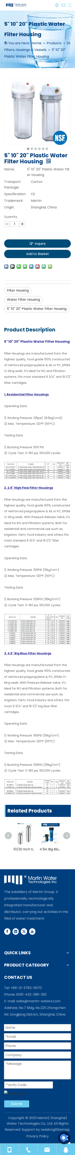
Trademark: (13, 200)
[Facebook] (7, 931)
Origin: (9, 207)
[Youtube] (32, 931)
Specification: (15, 194)
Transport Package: (12, 184)
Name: (9, 169)
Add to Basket (37, 253)
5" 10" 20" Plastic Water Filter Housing (36, 308)
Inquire (40, 243)
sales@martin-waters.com (38, 1001)
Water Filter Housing (23, 299)
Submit (16, 1103)
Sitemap (63, 1129)
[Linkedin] (15, 931)
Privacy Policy (37, 1136)
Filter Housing (18, 290)
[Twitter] (24, 931)
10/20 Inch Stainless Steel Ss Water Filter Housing (24, 849)
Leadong (48, 1129)
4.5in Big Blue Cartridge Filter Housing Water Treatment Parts (50, 849)
